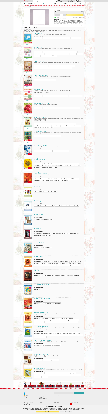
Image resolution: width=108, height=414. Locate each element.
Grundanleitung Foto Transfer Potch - (41, 75)
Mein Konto (40, 397)
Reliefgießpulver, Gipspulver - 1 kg (38, 123)
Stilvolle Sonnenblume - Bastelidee (40, 159)
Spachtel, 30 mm (42, 150)
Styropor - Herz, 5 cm (61, 107)
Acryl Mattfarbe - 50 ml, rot (76, 107)
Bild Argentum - (37, 229)
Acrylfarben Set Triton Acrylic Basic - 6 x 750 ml (46, 219)
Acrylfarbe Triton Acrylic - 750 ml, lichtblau (63, 53)
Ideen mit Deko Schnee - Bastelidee (40, 145)
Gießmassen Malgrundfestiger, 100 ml (65, 125)
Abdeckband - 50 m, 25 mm (46, 360)
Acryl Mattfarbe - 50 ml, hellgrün (71, 123)
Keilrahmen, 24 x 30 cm (46, 107)
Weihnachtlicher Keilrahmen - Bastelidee (41, 61)
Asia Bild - (36, 271)
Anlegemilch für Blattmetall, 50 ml (38, 67)
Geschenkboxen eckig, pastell (48, 150)
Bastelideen (54, 3)
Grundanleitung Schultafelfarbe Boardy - (42, 340)
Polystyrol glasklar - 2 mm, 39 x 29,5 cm (63, 233)
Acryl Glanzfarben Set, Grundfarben (56, 303)
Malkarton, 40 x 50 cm (57, 205)
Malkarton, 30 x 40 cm (37, 333)
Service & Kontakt (70, 1)
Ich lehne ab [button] (62, 411)
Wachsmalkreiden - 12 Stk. (46, 191)
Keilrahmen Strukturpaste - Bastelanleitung (42, 298)
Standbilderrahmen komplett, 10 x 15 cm (39, 373)
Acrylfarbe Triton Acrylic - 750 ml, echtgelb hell (60, 163)
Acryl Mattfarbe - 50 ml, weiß (55, 123)
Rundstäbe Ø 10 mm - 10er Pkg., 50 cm (59, 261)
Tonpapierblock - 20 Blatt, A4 (64, 205)
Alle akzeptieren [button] (47, 411)
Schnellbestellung (70, 0)
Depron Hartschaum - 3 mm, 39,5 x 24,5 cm (48, 205)
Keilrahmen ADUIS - (37, 47)
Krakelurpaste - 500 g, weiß (48, 373)
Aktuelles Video (57, 403)
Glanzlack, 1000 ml (76, 275)
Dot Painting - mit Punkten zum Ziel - (41, 312)
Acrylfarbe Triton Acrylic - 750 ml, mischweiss (39, 265)
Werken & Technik (31, 3)
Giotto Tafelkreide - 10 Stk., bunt (47, 345)
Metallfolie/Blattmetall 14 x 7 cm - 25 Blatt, (39, 235)
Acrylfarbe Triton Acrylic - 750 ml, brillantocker (63, 265)
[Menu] (24, 3)
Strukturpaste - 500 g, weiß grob (54, 107)
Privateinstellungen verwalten (43, 398)
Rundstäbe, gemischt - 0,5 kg (44, 318)
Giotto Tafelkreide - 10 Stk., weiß (56, 345)
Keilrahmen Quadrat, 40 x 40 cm (38, 107)
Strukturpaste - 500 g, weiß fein (56, 135)
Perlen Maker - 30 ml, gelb (65, 333)
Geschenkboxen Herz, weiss (56, 150)
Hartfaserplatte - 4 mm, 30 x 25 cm (38, 205)
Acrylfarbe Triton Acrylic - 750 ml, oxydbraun (74, 165)
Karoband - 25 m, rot (69, 67)
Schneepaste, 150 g (36, 150)
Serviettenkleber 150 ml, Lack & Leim (61, 67)
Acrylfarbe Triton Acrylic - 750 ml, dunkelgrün (50, 165)
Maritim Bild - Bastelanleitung (40, 131)
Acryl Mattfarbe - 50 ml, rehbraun (55, 360)
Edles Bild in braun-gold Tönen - (40, 354)
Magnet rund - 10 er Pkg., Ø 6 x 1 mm (75, 125)
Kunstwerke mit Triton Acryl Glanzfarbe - (42, 284)
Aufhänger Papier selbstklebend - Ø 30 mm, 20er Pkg (47, 333)
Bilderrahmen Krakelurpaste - (39, 368)
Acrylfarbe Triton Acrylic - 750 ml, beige (39, 165)
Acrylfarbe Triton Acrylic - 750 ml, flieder (39, 53)
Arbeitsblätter (65, 3)
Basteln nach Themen (77, 3)
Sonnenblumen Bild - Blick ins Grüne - (41, 326)
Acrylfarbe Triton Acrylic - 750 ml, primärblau (62, 165)
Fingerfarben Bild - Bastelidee (39, 33)
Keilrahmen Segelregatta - (39, 215)
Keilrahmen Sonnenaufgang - (39, 257)
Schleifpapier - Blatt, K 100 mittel (38, 191)
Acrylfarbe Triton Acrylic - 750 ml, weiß (52, 167)
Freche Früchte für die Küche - (39, 117)
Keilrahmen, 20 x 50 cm (54, 191)
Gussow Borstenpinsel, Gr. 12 (37, 376)
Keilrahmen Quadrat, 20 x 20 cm (56, 125)
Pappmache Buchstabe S (37, 55)
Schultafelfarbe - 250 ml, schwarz (38, 345)
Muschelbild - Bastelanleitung (39, 243)
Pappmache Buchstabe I (80, 53)
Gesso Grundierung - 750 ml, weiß (65, 150)
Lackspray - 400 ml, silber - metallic (52, 55)
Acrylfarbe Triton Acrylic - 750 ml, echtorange (72, 163)
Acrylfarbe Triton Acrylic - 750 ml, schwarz (75, 265)
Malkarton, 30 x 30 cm (48, 235)
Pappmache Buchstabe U (44, 55)
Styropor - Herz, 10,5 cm (57, 180)
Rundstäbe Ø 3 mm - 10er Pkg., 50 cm (38, 261)
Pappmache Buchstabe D (73, 53)
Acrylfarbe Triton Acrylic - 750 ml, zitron (51, 265)
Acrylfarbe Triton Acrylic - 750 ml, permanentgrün (51, 53)
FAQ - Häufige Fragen (41, 396)
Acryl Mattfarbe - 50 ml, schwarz (47, 125)
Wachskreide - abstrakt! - (38, 187)
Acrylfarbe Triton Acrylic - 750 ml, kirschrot (48, 178)
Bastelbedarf (43, 3)
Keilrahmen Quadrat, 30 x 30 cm (47, 135)
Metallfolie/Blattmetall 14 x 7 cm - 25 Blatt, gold (50, 67)
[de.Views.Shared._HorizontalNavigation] (25, 7)
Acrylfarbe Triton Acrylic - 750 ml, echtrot (39, 180)
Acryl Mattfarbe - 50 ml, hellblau (38, 125)
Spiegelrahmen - (37, 201)
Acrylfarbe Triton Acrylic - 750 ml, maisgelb (75, 263)
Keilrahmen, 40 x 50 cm (37, 219)
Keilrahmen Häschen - (38, 89)
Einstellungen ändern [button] (68, 411)
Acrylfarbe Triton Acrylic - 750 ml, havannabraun (40, 167)
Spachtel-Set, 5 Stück (44, 376)
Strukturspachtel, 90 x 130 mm (49, 180)
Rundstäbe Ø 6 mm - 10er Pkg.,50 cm (48, 261)
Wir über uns (40, 403)
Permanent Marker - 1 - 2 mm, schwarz (39, 127)
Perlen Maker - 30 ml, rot (58, 333)
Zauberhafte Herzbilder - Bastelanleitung (41, 173)
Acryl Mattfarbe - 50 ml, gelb (68, 107)
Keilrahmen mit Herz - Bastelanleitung (41, 103)
